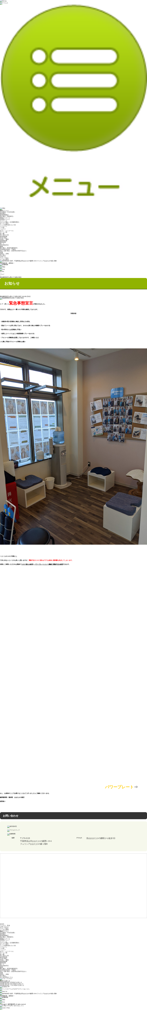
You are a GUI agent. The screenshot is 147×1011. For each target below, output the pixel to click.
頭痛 (1, 252)
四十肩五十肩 (4, 235)
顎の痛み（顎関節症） (7, 216)
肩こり (2, 243)
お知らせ (3, 256)
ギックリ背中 (4, 223)
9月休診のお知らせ (16, 982)
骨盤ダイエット (5, 218)
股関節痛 (3, 242)
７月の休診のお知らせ (17, 985)
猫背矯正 (3, 213)
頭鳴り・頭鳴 (4, 253)
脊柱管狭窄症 (4, 245)
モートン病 (3, 232)
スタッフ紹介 (4, 258)
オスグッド (3, 220)
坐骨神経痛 (3, 236)
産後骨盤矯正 (4, 215)
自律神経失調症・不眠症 (8, 249)
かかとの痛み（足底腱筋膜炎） (10, 222)
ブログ (2, 274)
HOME (2, 271)
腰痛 (1, 246)
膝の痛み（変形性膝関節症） (9, 248)
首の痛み (3, 255)
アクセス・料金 (5, 925)
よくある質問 (4, 259)
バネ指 (2, 228)
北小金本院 (6, 977)
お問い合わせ (4, 927)
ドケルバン (3, 226)
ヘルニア (3, 229)
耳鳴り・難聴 (4, 239)
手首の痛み (3, 238)
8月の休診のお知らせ (16, 984)
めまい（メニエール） (7, 230)
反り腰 (2, 233)
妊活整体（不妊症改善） (8, 212)
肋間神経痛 (3, 241)
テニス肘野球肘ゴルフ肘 (8, 225)
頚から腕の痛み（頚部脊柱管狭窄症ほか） (13, 251)
